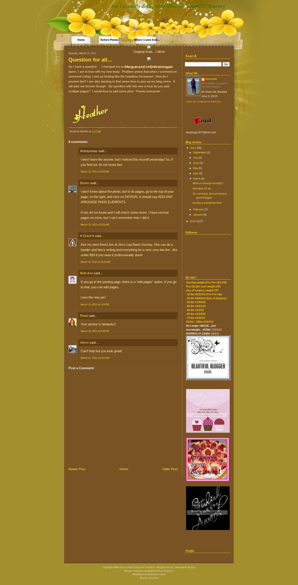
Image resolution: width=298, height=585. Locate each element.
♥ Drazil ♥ (87, 236)
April (196, 173)
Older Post (170, 469)
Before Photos (109, 39)
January (198, 214)
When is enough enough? (208, 183)
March (196, 178)
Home (81, 39)
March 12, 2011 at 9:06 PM (95, 331)
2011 (193, 147)
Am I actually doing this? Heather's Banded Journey (168, 6)
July (195, 157)
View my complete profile (203, 102)
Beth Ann (86, 273)
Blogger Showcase (149, 577)
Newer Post (77, 469)
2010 (193, 221)
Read (84, 315)
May (195, 168)
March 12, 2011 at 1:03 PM (95, 304)
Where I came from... (147, 39)
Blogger (192, 567)
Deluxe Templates (165, 570)
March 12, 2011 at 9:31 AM (95, 224)
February (198, 209)
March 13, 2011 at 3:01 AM (95, 358)
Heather (211, 79)
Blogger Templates (134, 570)
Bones (84, 183)
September (199, 152)
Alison (84, 342)
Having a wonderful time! (207, 202)
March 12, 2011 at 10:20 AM (95, 262)
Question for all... (90, 60)
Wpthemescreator (156, 574)
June (196, 163)
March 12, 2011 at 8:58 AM (95, 171)
